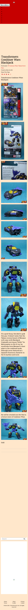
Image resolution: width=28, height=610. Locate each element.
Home (5, 7)
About (14, 601)
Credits (14, 603)
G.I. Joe (5, 14)
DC (4, 9)
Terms (5, 603)
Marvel (5, 12)
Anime (5, 20)
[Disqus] (14, 474)
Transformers (8, 18)
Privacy (22, 601)
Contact (22, 603)
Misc (4, 22)
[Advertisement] (14, 39)
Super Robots (8, 16)
